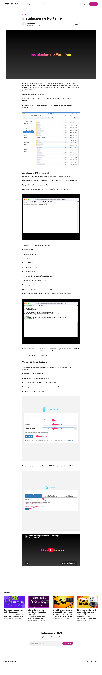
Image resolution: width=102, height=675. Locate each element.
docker (24, 14)
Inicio (22, 4)
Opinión (61, 4)
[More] (66, 4)
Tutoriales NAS (11, 4)
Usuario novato (45, 4)
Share (76, 24)
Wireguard (29, 4)
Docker (37, 4)
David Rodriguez (32, 23)
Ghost (96, 661)
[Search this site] (80, 4)
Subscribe (93, 4)
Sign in (85, 4)
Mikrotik (54, 4)
